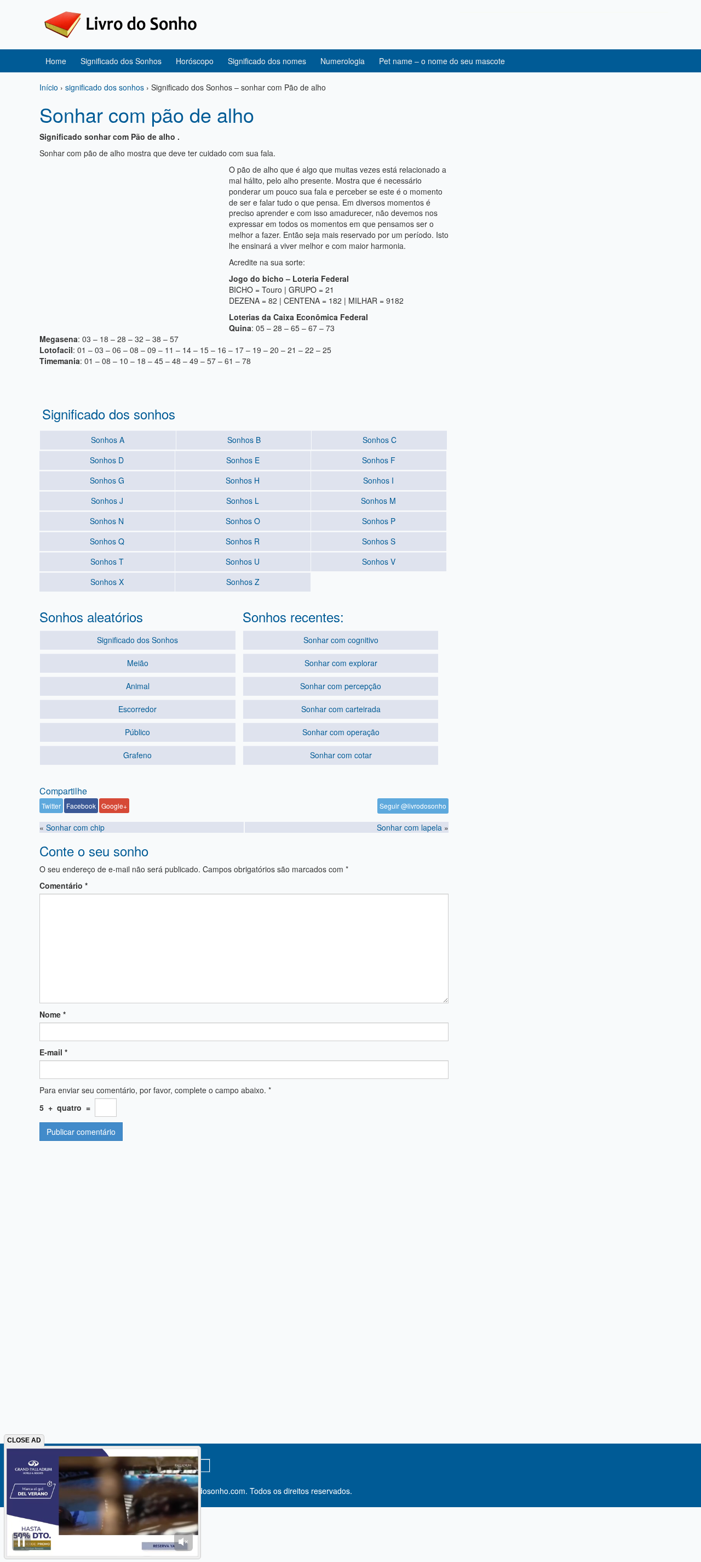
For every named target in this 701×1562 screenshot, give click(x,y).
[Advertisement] (131, 240)
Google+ (114, 805)
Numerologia (342, 60)
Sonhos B (244, 439)
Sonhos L (242, 500)
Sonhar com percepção (340, 685)
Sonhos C (380, 439)
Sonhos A (107, 439)
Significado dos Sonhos (121, 60)
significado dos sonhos (104, 87)
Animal (138, 685)
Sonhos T (107, 561)
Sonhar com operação (341, 731)
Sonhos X (107, 581)
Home (55, 60)
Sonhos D (107, 460)
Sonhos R (243, 541)
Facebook (81, 805)
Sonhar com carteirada (341, 708)
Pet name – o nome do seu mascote (442, 60)
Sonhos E (243, 460)
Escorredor (137, 708)
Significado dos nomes (267, 60)
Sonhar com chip (75, 827)
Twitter (51, 805)
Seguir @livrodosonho (413, 805)
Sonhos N (107, 520)
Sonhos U (243, 561)
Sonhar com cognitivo (340, 639)
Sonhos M (378, 500)
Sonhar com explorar (340, 662)
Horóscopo (195, 60)
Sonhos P (378, 520)
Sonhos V (378, 561)
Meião (137, 662)
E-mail (53, 1052)
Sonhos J (107, 500)
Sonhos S (378, 541)
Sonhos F (378, 460)
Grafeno (137, 754)
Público (137, 731)
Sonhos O (243, 520)
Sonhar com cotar (341, 754)
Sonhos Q (107, 541)
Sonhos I (378, 480)
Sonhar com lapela (409, 827)
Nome (52, 1014)
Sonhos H (243, 480)
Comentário (63, 885)
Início (48, 87)
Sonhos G (107, 480)
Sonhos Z (243, 581)
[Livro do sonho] (120, 23)
